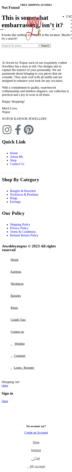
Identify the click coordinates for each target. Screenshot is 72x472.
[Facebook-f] (18, 130)
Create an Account (36, 432)
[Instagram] (7, 130)
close (5, 385)
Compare (19, 355)
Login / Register (24, 367)
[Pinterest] (29, 130)
